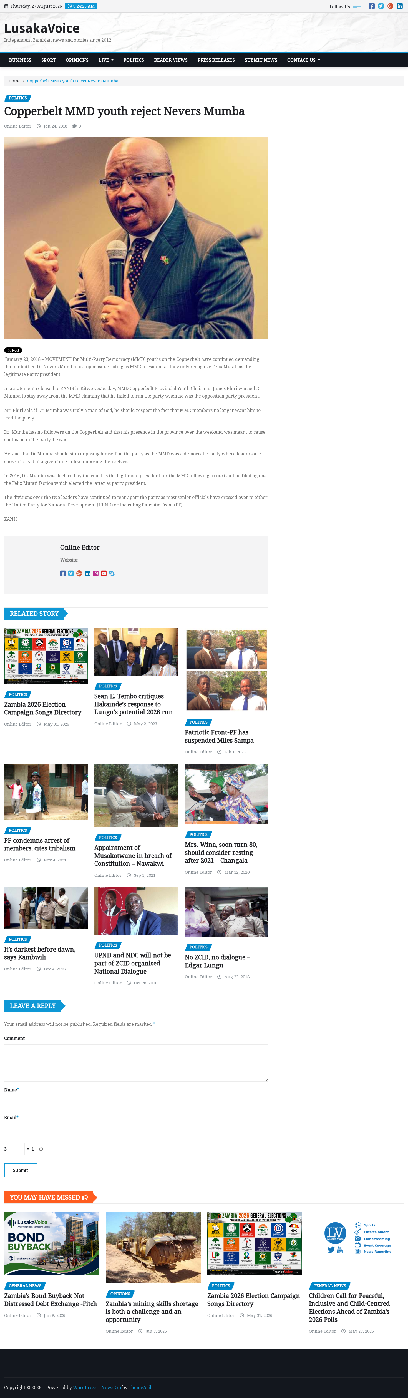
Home (15, 80)
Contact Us (302, 60)
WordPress (84, 1387)
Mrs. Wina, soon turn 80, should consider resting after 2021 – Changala (221, 852)
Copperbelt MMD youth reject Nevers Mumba (73, 80)
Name (11, 1089)
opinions (77, 60)
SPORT (48, 60)
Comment (14, 1038)
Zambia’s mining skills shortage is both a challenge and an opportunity (152, 1311)
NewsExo (111, 1387)
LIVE (104, 60)
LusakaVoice (42, 28)
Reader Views (171, 60)
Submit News (261, 60)
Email (11, 1117)
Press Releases (216, 60)
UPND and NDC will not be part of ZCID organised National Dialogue (132, 963)
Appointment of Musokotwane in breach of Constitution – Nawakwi (133, 855)
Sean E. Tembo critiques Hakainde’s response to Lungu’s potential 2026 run (133, 704)
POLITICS (134, 60)
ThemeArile (141, 1387)
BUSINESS (20, 60)
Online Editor (17, 126)
